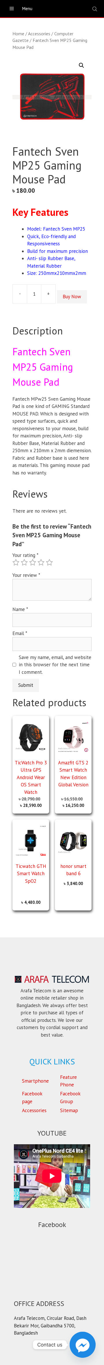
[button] (81, 65)
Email (19, 633)
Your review (26, 575)
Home (18, 33)
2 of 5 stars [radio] (24, 562)
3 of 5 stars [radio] (32, 562)
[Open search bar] (95, 9)
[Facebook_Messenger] (83, 1345)
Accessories (39, 33)
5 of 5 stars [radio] (49, 562)
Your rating (25, 555)
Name (20, 609)
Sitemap (69, 1110)
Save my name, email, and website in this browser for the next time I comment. (55, 664)
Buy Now (72, 296)
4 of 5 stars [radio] (41, 562)
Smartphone (35, 1080)
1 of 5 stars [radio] (15, 562)
